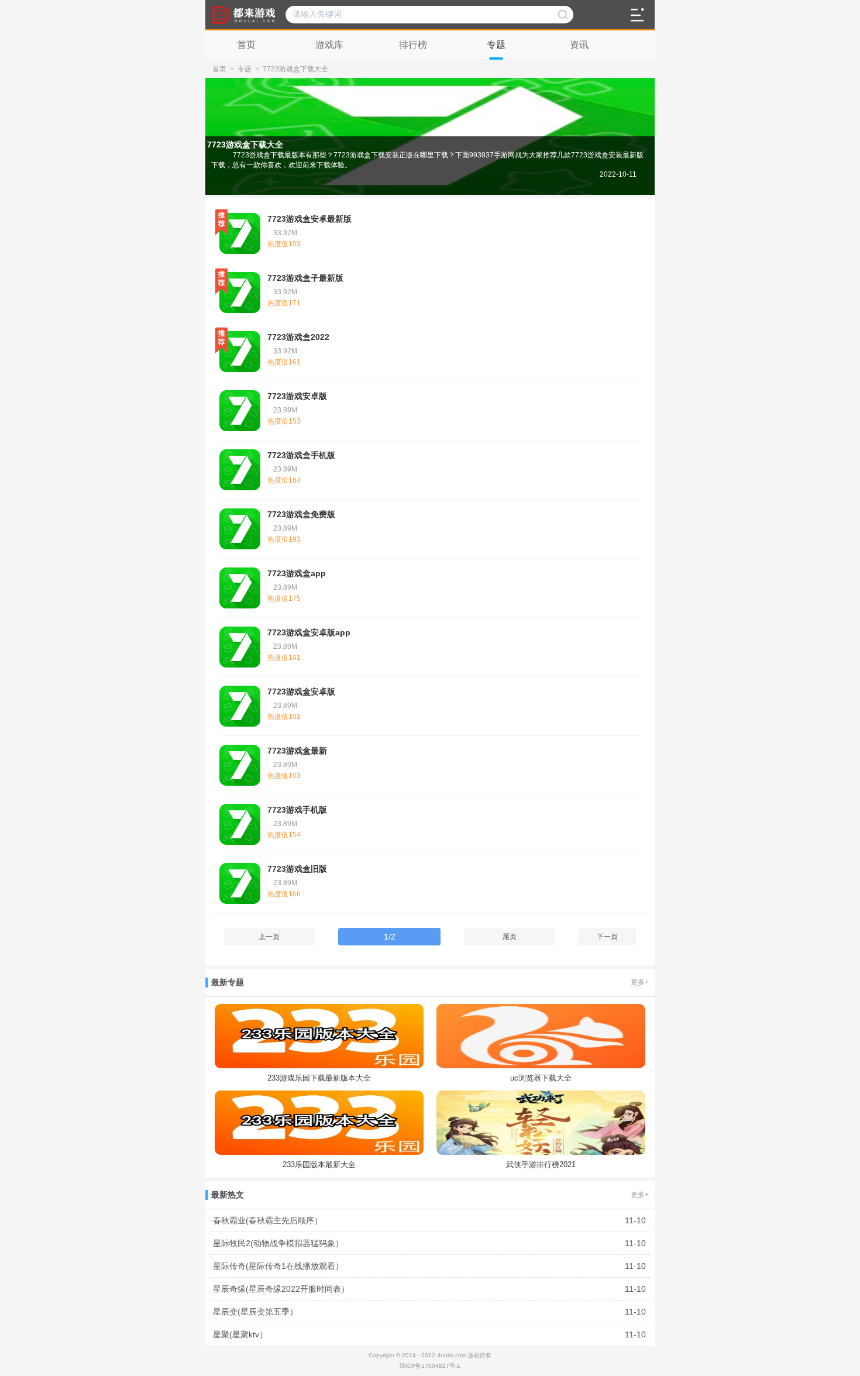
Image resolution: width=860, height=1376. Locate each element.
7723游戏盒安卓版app (308, 632)
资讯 (579, 45)
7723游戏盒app (296, 573)
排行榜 (413, 45)
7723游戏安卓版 (297, 396)
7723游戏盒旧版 (297, 868)
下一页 (607, 937)
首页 (246, 45)
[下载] (629, 237)
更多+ (640, 982)
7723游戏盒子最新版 (305, 278)
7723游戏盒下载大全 (295, 69)
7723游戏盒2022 (298, 337)
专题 (496, 45)
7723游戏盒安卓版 (301, 691)
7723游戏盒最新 (297, 750)
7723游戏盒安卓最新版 (309, 218)
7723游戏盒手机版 (301, 455)
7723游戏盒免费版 (301, 514)
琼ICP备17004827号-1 (430, 1366)
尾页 (510, 937)
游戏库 (329, 45)
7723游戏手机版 (297, 809)
